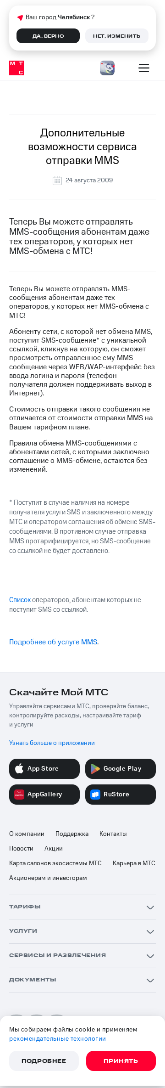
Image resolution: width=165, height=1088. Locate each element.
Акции (53, 848)
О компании (26, 834)
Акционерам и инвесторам (48, 878)
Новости (21, 848)
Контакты (113, 834)
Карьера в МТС (134, 863)
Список (20, 600)
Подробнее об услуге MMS (53, 642)
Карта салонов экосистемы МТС (55, 863)
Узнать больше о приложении (52, 743)
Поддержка (71, 834)
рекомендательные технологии (57, 1038)
